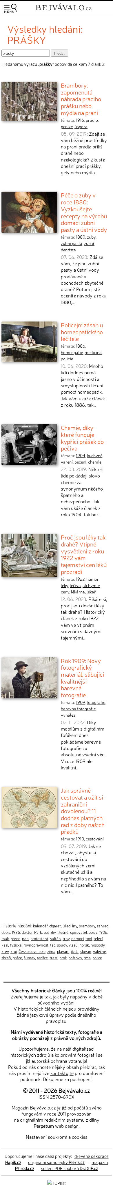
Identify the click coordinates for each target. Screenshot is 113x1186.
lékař (91, 592)
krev (5, 951)
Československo (32, 951)
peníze (67, 126)
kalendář (40, 925)
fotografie (96, 702)
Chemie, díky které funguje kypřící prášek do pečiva (82, 437)
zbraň (6, 957)
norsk (84, 944)
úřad (66, 925)
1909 (80, 702)
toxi (88, 938)
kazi (4, 944)
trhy (66, 938)
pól (46, 932)
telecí (98, 938)
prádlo (92, 120)
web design (56, 1126)
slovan (85, 951)
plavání (63, 951)
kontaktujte (62, 1073)
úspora (81, 126)
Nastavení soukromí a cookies (57, 1137)
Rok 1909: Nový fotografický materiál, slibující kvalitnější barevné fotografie (82, 677)
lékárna (78, 592)
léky (64, 585)
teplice (42, 957)
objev (93, 932)
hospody (98, 944)
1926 (16, 932)
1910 (80, 839)
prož (63, 957)
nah (25, 938)
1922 (80, 579)
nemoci (77, 938)
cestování (95, 839)
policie (67, 359)
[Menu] (10, 8)
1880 (80, 237)
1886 (80, 346)
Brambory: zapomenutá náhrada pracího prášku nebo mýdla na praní (81, 99)
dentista (68, 250)
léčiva (75, 585)
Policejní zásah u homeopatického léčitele (82, 331)
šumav (29, 957)
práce (17, 957)
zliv (53, 932)
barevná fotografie (78, 708)
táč (52, 944)
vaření (67, 462)
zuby (91, 237)
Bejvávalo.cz (74, 1090)
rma (87, 957)
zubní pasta (71, 243)
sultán (55, 938)
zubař (89, 243)
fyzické (16, 944)
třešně (62, 932)
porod (15, 938)
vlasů (73, 944)
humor (92, 579)
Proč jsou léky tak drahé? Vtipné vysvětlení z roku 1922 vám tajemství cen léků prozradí (84, 554)
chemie (94, 462)
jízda (75, 951)
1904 (80, 455)
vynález (68, 715)
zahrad (102, 925)
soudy (62, 944)
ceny (65, 592)
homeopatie (72, 352)
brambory (87, 925)
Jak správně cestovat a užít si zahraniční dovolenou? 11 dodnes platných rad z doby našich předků (83, 810)
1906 (103, 932)
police (97, 957)
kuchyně (94, 455)
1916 (80, 120)
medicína (93, 352)
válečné (99, 951)
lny (74, 925)
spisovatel (78, 932)
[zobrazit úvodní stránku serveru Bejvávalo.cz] (63, 11)
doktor (27, 932)
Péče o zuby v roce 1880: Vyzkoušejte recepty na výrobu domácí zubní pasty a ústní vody (84, 212)
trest (54, 957)
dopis (5, 932)
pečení (80, 462)
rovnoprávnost (35, 944)
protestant (39, 938)
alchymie (91, 585)
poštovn (75, 957)
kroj (13, 951)
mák (5, 938)
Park (38, 932)
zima (51, 951)
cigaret (55, 925)
